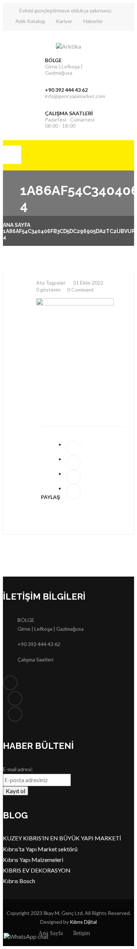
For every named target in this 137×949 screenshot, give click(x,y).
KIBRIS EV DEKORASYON (37, 870)
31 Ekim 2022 (87, 283)
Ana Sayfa (16, 225)
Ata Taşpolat (50, 283)
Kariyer (64, 21)
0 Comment (80, 289)
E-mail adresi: (18, 769)
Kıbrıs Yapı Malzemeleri (33, 859)
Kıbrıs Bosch (19, 880)
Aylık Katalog (30, 21)
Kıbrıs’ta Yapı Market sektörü (40, 848)
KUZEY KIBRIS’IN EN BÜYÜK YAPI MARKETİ (62, 837)
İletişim (81, 933)
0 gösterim (48, 289)
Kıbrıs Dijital (83, 922)
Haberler (93, 21)
